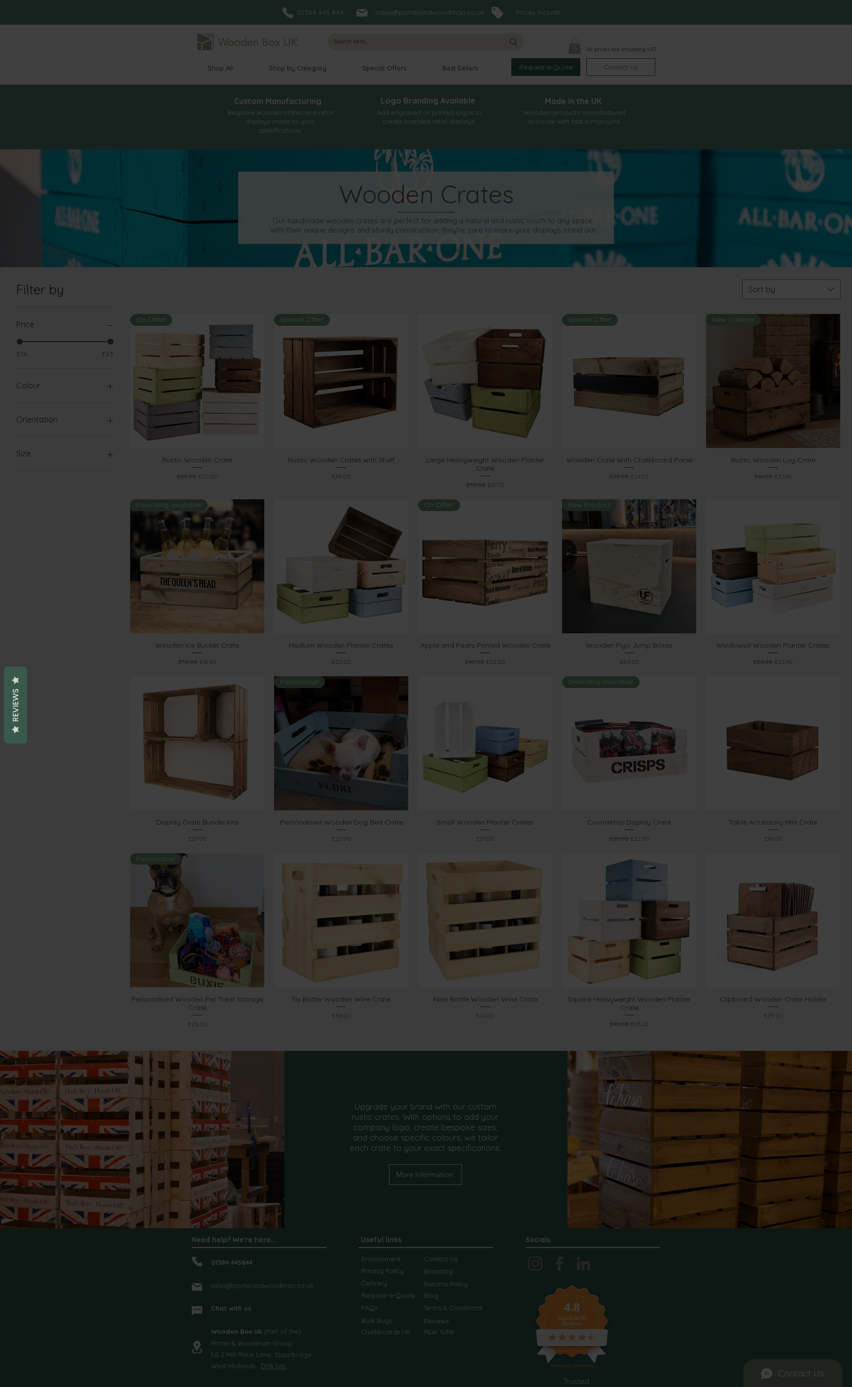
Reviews (15, 705)
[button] (562, 635)
